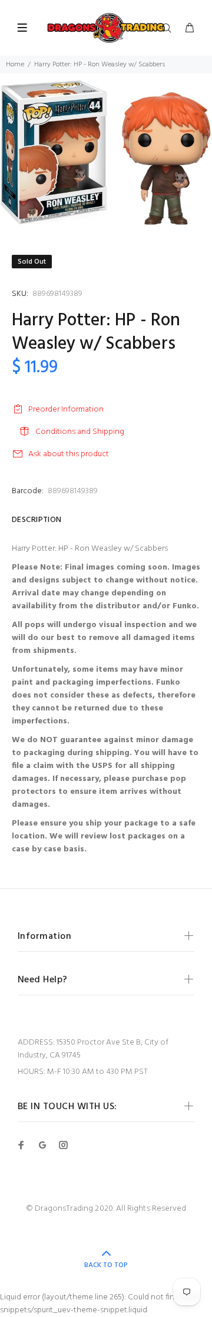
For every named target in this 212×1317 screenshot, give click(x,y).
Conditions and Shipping (79, 432)
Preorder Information (66, 409)
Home (15, 64)
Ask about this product (68, 454)
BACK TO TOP (106, 1265)
